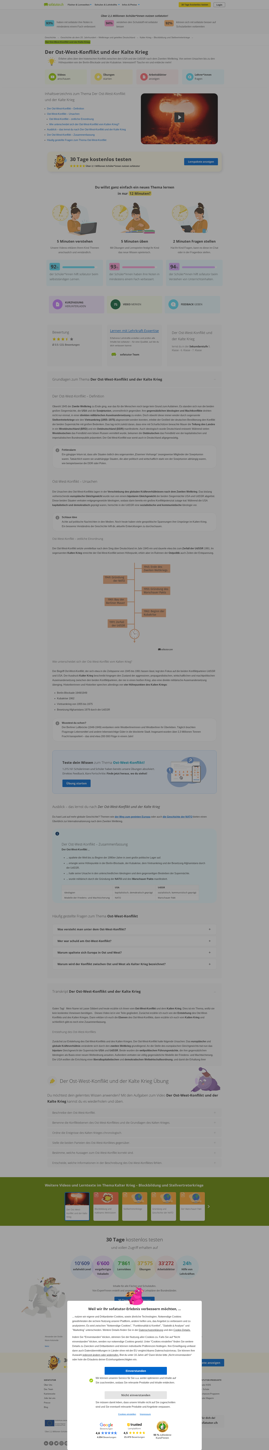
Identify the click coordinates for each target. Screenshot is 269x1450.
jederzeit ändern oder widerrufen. (101, 1355)
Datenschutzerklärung (151, 1330)
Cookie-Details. (182, 1330)
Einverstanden (136, 1371)
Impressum (145, 1414)
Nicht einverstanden (135, 1395)
